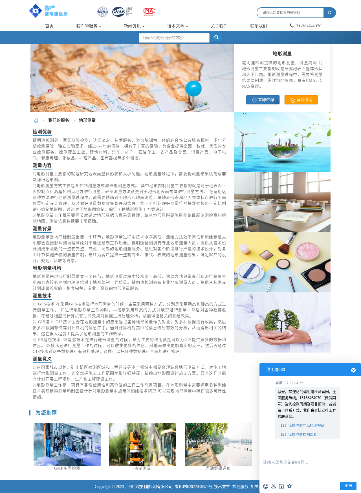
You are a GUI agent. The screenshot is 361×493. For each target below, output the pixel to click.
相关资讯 (259, 487)
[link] (36, 120)
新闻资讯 (133, 26)
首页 (49, 26)
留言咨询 (303, 100)
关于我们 (219, 26)
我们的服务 (87, 26)
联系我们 (258, 26)
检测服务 (240, 487)
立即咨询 (265, 100)
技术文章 (176, 26)
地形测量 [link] (87, 120)
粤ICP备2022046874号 (194, 487)
